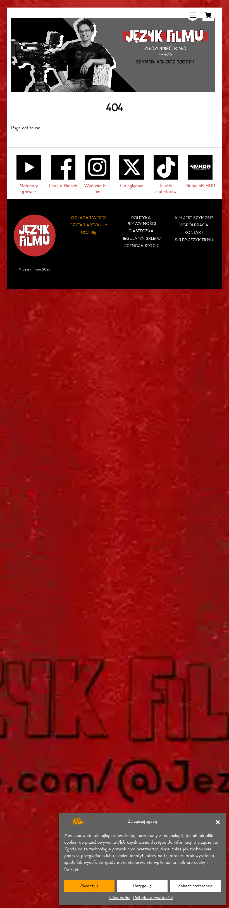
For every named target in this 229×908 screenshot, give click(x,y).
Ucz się (88, 233)
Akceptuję (89, 886)
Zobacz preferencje (195, 886)
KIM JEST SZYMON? (194, 218)
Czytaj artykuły (89, 225)
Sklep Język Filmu (194, 240)
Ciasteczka (119, 898)
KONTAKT (194, 233)
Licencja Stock (141, 246)
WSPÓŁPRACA (193, 225)
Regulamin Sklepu (141, 239)
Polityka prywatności (153, 898)
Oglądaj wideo (88, 218)
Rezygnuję (142, 886)
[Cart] (208, 15)
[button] (218, 822)
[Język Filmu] (113, 90)
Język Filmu (31, 269)
